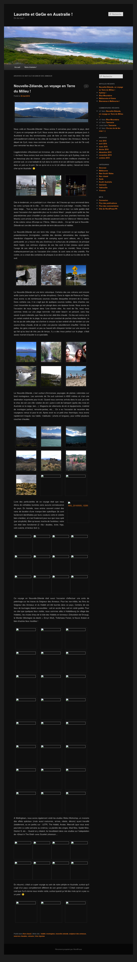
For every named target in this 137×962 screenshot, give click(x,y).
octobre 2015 (104, 158)
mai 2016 (102, 140)
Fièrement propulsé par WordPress (68, 949)
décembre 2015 (105, 152)
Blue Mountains (105, 95)
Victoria (102, 190)
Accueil (17, 67)
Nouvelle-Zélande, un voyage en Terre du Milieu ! (111, 114)
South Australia (105, 182)
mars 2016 (103, 146)
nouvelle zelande (62, 933)
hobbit (43, 933)
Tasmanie (110, 122)
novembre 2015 (105, 155)
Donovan (102, 167)
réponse (40, 936)
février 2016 (104, 149)
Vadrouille (103, 187)
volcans (31, 936)
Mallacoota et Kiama (107, 98)
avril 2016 (103, 143)
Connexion (103, 200)
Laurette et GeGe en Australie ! (43, 14)
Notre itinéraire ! (30, 67)
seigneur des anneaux (77, 933)
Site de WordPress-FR (108, 208)
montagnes (50, 933)
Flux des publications (108, 203)
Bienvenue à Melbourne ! (109, 101)
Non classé (27, 933)
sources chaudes (20, 936)
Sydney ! (102, 92)
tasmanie (102, 184)
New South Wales (106, 173)
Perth (101, 179)
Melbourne (103, 170)
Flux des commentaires (108, 206)
